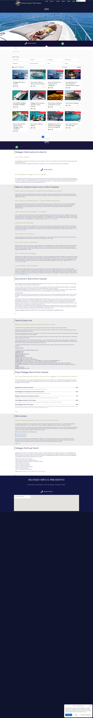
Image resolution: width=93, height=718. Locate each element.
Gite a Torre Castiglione (52, 218)
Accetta (68, 714)
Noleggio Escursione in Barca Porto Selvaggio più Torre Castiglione (54, 125)
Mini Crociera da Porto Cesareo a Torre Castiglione (54, 84)
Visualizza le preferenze (86, 714)
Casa (14, 51)
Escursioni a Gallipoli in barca (21, 274)
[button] (90, 705)
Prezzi (16, 411)
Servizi (51, 1)
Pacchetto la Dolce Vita (21, 435)
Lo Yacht (58, 1)
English (73, 1)
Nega (76, 714)
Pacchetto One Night (21, 436)
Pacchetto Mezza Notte (21, 434)
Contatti (68, 1)
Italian (79, 0)
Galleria (63, 1)
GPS (18, 51)
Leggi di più (17, 443)
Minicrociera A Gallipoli (72, 103)
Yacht (32, 80)
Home (47, 1)
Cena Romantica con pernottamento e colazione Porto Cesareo (72, 84)
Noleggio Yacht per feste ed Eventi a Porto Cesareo (37, 105)
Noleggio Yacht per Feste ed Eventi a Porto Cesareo (33, 471)
